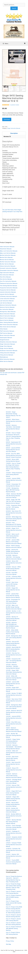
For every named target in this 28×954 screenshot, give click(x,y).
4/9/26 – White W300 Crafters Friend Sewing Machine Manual (12, 631)
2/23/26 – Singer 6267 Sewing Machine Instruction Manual (14, 689)
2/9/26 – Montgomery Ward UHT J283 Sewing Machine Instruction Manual (14, 706)
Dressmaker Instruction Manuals (9, 270)
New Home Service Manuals (8, 326)
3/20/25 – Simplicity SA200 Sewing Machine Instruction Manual (14, 838)
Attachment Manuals (5, 248)
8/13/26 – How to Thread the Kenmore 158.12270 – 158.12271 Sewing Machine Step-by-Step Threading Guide (13, 436)
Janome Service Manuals (7, 294)
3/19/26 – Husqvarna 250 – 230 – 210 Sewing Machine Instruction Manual (13, 660)
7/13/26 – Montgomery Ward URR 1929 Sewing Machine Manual (12, 489)
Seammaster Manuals (6, 337)
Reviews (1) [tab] (7, 136)
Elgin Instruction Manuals (7, 272)
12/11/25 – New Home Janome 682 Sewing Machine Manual (12, 758)
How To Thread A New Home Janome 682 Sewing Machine (13, 902)
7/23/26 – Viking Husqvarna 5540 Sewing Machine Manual (14, 474)
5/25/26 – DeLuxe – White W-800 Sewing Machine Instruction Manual (13, 568)
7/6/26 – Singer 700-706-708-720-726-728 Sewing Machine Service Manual (13, 501)
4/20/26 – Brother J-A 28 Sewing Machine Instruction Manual (14, 612)
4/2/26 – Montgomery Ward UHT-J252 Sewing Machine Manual (14, 637)
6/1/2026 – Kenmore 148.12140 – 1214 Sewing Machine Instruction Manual (13, 557)
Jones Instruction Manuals (7, 298)
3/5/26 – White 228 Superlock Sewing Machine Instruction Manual (13, 677)
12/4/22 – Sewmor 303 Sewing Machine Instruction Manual (14, 856)
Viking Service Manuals (6, 355)
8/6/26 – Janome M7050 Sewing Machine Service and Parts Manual (13, 449)
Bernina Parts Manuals (6, 257)
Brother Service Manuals (7, 264)
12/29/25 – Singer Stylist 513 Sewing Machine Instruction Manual (13, 741)
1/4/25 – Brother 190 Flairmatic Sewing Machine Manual (13, 735)
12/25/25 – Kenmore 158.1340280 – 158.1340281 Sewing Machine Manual (14, 746)
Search (14, 8)
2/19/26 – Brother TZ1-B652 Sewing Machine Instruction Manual (14, 695)
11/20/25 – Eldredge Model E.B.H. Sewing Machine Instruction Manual (13, 781)
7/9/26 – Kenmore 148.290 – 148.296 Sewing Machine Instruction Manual (14, 495)
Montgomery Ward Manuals (8, 311)
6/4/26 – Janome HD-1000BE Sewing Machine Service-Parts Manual (13, 551)
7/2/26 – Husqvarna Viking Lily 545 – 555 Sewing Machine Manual (13, 507)
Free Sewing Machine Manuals (8, 285)
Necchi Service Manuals (6, 320)
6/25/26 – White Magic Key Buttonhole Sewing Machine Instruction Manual (14, 518)
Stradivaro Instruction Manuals (8, 350)
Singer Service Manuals (6, 348)
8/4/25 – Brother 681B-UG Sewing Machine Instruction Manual (14, 815)
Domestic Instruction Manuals (8, 268)
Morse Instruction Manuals (7, 313)
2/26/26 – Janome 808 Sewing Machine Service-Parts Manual (13, 683)
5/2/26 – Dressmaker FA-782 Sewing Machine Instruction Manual (13, 601)
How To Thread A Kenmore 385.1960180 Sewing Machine (13, 928)
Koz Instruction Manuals (6, 309)
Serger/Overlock (4, 339)
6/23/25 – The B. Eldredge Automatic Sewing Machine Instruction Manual (13, 827)
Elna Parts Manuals (5, 277)
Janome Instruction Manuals (8, 292)
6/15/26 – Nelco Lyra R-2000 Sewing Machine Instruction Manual (12, 535)
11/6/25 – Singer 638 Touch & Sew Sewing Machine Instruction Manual (14, 792)
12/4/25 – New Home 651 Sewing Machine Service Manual (13, 764)
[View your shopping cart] (24, 43)
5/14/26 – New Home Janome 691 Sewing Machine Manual (12, 584)
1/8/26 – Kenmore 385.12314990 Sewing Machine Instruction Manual (13, 729)
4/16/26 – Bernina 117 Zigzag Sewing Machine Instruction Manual (12, 618)
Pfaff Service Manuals (6, 333)
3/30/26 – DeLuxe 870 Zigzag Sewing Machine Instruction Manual (12, 643)
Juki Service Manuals (6, 303)
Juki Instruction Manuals (7, 300)
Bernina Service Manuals (7, 259)
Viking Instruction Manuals (7, 352)
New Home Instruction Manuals (9, 324)
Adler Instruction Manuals (7, 246)
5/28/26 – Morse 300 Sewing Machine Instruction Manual (14, 562)
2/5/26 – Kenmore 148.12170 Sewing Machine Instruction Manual (14, 712)
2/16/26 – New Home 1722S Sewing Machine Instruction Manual (14, 700)
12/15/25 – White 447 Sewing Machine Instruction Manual (14, 752)
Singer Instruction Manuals (13, 128)
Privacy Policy (10, 941)
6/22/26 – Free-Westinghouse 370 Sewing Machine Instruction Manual (13, 524)
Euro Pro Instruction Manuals (8, 281)
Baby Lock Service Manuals (8, 253)
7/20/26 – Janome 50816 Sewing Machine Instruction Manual (14, 480)
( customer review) (14, 104)
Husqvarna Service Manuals (8, 290)
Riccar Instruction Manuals (7, 335)
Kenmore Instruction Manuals (8, 305)
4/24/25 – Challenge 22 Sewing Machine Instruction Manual (14, 833)
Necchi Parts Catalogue (6, 318)
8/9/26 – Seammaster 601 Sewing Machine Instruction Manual (14, 443)
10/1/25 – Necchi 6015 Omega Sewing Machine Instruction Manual (13, 804)
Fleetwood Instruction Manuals (8, 283)
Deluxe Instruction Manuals (7, 266)
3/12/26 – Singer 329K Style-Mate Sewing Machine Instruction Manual (14, 672)
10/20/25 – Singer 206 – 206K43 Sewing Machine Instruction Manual (13, 798)
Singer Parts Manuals (6, 346)
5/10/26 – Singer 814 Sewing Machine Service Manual (13, 589)
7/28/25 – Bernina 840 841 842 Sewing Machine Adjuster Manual (13, 821)
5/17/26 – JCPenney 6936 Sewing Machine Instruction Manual (14, 578)
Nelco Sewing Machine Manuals (9, 322)
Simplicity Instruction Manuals (8, 342)
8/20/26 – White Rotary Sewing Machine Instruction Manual (14, 421)
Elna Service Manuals (6, 279)
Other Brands (3, 329)
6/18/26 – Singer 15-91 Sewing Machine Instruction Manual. (14, 530)
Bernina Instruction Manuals (8, 255)
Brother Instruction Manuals (8, 261)
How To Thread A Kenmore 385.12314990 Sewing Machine (13, 897)
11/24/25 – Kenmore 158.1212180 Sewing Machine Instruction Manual (13, 775)
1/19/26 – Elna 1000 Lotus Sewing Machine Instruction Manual (14, 723)
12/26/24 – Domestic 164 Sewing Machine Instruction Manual (14, 850)
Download (7, 119)
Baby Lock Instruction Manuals (8, 251)
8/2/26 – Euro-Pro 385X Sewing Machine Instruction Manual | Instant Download (14, 455)
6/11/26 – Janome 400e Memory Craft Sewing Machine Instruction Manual (13, 541)
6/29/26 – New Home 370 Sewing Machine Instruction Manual (14, 512)
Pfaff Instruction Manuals (7, 331)
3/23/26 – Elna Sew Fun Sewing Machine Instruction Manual (14, 654)
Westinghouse (4, 357)
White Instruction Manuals (7, 359)
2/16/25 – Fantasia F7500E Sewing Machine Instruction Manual (14, 844)
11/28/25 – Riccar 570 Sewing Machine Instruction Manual (14, 769)
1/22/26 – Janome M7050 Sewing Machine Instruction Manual (14, 718)
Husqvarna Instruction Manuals (8, 287)
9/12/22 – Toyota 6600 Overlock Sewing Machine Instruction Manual (13, 861)
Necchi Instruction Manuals (7, 316)
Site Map (8, 944)
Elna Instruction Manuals (7, 274)
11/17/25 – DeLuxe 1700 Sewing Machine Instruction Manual (14, 787)
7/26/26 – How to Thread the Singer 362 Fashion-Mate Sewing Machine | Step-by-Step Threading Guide (13, 467)
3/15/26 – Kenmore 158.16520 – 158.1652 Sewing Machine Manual (13, 666)
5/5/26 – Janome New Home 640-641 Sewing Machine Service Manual (13, 595)
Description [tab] (14, 133)
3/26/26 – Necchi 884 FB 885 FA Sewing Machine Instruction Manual (13, 649)
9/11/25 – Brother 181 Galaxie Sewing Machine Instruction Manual (13, 810)
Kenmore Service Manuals (7, 307)
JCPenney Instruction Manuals (8, 296)
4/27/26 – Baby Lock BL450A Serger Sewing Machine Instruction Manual (13, 607)
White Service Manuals (6, 361)
